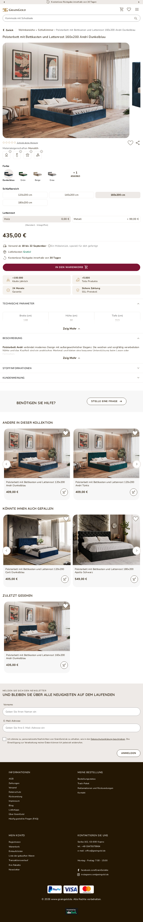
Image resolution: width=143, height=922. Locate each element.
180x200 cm (25, 202)
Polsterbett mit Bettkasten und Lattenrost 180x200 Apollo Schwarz (104, 571)
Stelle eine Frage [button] (104, 401)
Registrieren (15, 842)
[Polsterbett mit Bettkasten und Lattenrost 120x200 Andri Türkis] (106, 453)
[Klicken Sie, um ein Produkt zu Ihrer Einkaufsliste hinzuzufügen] (130, 143)
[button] (75, 174)
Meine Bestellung (90, 772)
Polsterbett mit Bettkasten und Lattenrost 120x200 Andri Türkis (105, 484)
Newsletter (14, 869)
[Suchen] (134, 18)
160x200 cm (118, 195)
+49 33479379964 (91, 846)
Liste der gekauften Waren (22, 856)
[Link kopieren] (137, 143)
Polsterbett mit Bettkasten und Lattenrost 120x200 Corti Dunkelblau (34, 571)
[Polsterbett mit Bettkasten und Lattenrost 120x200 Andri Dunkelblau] (37, 453)
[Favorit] (129, 9)
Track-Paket (83, 783)
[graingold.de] (14, 10)
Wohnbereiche (26, 30)
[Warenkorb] (121, 9)
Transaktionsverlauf (18, 860)
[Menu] (137, 9)
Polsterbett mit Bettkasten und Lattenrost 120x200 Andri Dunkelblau (35, 484)
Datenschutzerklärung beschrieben (108, 739)
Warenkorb (14, 846)
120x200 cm (25, 195)
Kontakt (81, 792)
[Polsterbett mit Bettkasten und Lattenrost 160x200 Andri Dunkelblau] (37, 626)
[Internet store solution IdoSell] (71, 911)
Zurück (9, 30)
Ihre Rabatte (15, 865)
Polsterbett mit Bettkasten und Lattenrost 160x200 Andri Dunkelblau (35, 657)
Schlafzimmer (45, 30)
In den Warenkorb (69, 267)
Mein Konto (17, 835)
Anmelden (128, 753)
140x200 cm (71, 195)
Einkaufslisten (16, 851)
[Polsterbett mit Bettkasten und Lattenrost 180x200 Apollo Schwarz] (106, 540)
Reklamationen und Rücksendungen (95, 788)
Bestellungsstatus (87, 779)
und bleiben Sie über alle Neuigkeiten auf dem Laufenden (59, 694)
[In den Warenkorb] (64, 492)
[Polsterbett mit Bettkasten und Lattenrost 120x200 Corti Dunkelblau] (37, 540)
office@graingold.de (95, 850)
